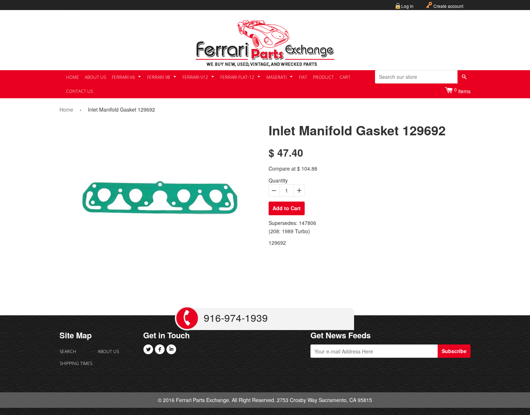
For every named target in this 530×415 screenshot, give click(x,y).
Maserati (277, 77)
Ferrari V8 (159, 77)
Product (323, 77)
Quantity (278, 180)
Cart (345, 77)
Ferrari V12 (195, 77)
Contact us (79, 91)
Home (72, 77)
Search (67, 351)
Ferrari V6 (124, 77)
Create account (448, 6)
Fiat (303, 77)
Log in (407, 6)
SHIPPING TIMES (75, 363)
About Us (95, 77)
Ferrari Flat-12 (237, 77)
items (462, 90)
